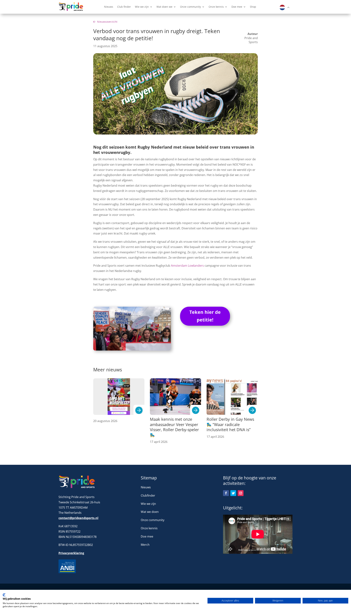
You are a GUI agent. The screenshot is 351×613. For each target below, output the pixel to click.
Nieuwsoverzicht (107, 21)
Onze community (190, 6)
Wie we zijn (142, 6)
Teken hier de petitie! (205, 316)
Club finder (124, 6)
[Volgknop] (226, 493)
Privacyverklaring (71, 553)
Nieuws (108, 6)
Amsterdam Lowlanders (187, 266)
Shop (253, 6)
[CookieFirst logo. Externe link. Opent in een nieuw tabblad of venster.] (4, 595)
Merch (145, 545)
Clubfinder (148, 495)
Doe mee (236, 6)
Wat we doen (150, 512)
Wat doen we (164, 6)
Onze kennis (216, 6)
